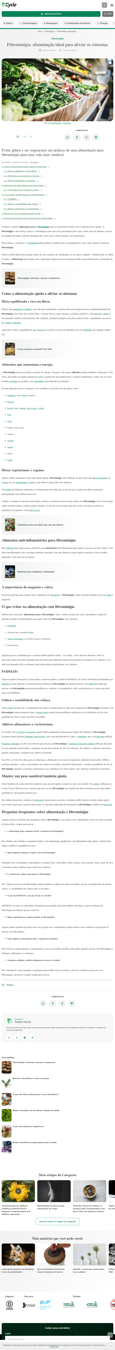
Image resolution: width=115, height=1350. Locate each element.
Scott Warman (55, 123)
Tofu (9, 414)
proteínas (14, 381)
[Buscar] (104, 5)
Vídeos (9, 23)
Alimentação (49, 31)
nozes (24, 395)
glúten (30, 632)
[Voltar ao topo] (110, 1335)
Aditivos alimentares (15, 638)
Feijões (10, 408)
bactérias (6, 683)
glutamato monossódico (35, 736)
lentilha (23, 408)
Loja (109, 14)
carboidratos (39, 381)
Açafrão (10, 440)
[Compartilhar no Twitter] (86, 137)
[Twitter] (17, 1037)
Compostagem (30, 23)
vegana (5, 482)
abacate (98, 313)
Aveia (9, 421)
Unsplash (67, 123)
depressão (39, 799)
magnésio (55, 594)
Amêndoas (11, 395)
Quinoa (10, 447)
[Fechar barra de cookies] (111, 1346)
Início (40, 31)
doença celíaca (42, 712)
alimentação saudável (22, 309)
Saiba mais (54, 1347)
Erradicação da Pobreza (78, 23)
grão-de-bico (32, 408)
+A (24, 137)
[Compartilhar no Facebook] (77, 137)
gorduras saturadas (12, 322)
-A (31, 137)
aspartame (82, 736)
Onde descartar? (52, 14)
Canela (10, 460)
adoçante (100, 736)
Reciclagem (51, 23)
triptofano (87, 329)
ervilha (40, 408)
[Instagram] (32, 1037)
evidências (9, 547)
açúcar (40, 329)
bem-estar (107, 804)
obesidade (32, 242)
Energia (104, 23)
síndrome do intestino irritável (82, 743)
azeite (105, 313)
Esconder (34, 162)
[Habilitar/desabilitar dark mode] (17, 136)
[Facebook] (9, 1037)
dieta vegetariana (100, 477)
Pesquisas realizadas (10, 743)
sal (34, 329)
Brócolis (10, 401)
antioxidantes (22, 482)
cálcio (109, 594)
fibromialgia (43, 226)
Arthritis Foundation (26, 731)
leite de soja (34, 510)
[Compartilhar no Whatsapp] (67, 137)
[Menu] (112, 5)
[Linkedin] (24, 1037)
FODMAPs (11, 626)
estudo (8, 489)
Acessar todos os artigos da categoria (57, 1221)
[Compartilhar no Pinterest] (96, 137)
